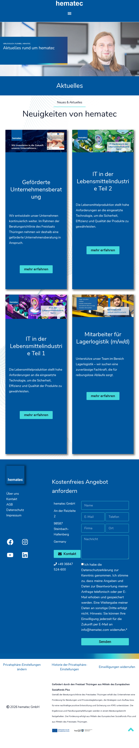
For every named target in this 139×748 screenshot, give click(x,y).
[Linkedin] (24, 554)
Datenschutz (15, 510)
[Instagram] (24, 541)
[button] (70, 13)
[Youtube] (10, 554)
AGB (9, 504)
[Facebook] (10, 541)
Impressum (13, 515)
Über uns (12, 494)
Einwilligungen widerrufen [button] (117, 667)
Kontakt (11, 499)
